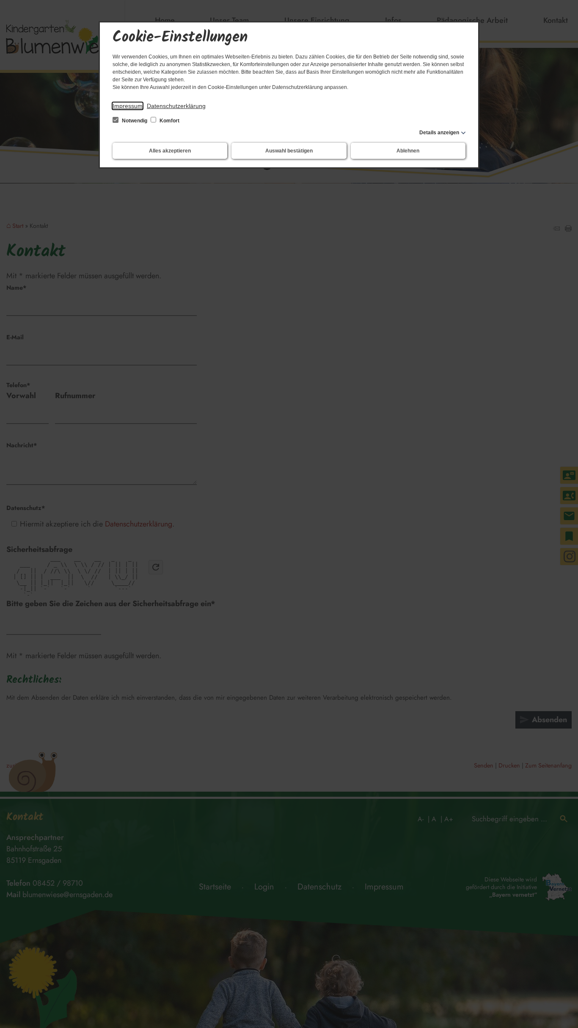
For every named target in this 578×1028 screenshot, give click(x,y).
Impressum (128, 106)
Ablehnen (407, 151)
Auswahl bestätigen (289, 151)
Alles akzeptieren (170, 151)
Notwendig (135, 121)
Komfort (168, 121)
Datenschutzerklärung (176, 106)
